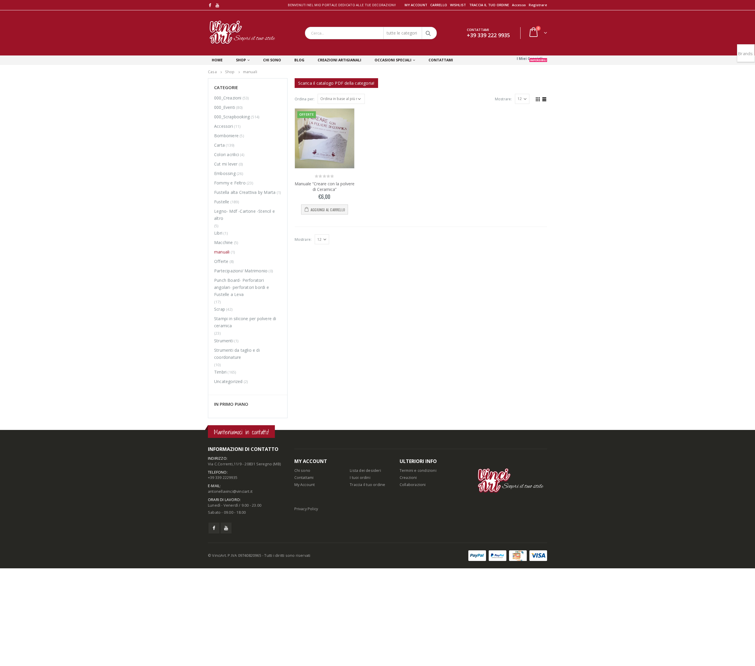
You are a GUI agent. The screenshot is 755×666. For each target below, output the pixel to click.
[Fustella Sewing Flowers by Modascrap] (226, 492)
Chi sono (302, 568)
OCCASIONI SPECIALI (393, 60)
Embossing (225, 173)
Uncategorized (228, 381)
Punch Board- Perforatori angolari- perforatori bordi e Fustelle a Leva (241, 287)
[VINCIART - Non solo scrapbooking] (242, 33)
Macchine (223, 242)
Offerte (221, 261)
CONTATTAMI (441, 60)
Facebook (214, 625)
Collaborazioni (413, 582)
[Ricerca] (428, 33)
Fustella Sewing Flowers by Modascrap (260, 489)
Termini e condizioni (418, 568)
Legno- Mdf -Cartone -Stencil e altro (244, 214)
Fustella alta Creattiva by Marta (244, 192)
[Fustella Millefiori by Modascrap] (226, 463)
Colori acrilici (226, 154)
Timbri (220, 372)
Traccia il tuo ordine (367, 582)
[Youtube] (217, 5)
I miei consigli (531, 58)
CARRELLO (438, 5)
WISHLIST (458, 5)
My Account (304, 582)
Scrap (219, 309)
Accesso (519, 5)
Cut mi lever (225, 164)
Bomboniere (226, 135)
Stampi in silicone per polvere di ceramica (245, 322)
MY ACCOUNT (416, 5)
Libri (218, 233)
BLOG (299, 60)
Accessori (223, 126)
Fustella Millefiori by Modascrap (261, 458)
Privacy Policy (306, 606)
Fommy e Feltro (230, 183)
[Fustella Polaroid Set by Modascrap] (226, 434)
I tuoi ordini (360, 575)
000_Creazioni (228, 98)
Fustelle (221, 201)
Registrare (538, 5)
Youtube (226, 625)
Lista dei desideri (365, 568)
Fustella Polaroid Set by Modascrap (262, 429)
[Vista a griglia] (538, 98)
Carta (219, 145)
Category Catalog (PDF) (336, 83)
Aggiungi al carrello (328, 209)
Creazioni (408, 575)
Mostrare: (503, 99)
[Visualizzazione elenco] (544, 98)
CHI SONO (272, 60)
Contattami (304, 575)
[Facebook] (210, 5)
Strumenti (223, 340)
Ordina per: (305, 99)
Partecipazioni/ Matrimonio (240, 271)
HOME (217, 60)
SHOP (241, 60)
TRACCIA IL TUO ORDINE (489, 5)
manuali (221, 252)
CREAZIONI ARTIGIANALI (339, 60)
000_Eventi (224, 107)
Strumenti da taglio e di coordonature (237, 353)
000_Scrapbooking (232, 117)
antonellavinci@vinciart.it (230, 589)
